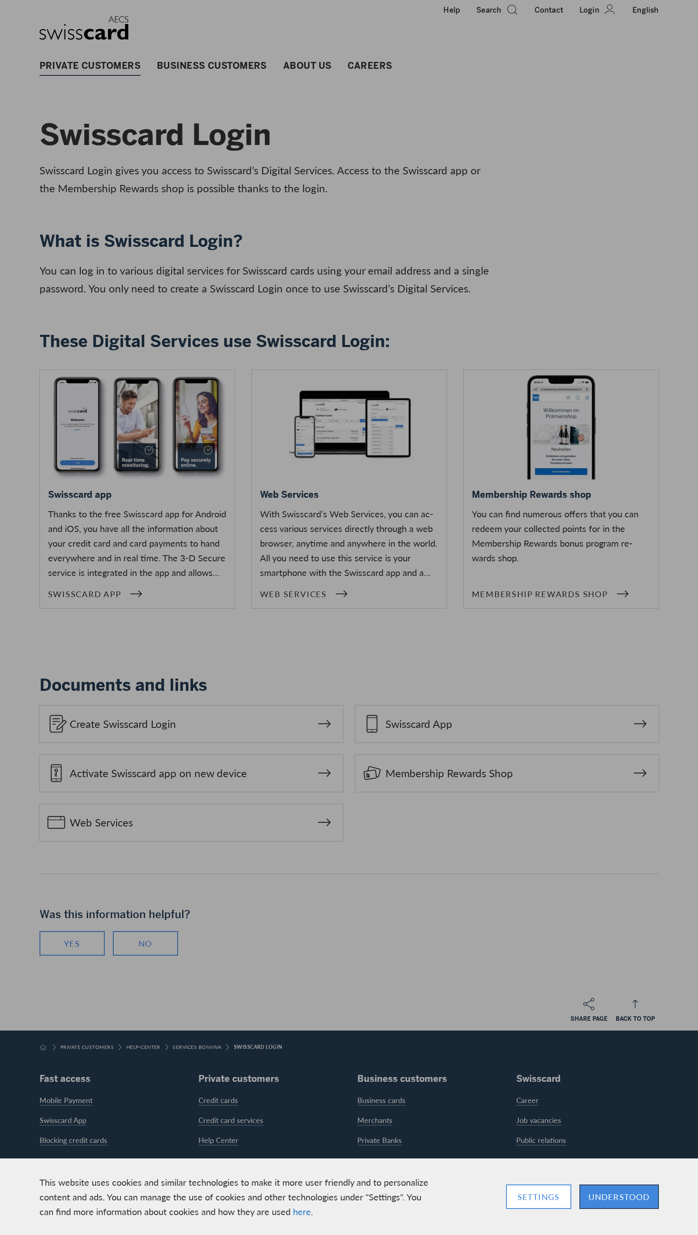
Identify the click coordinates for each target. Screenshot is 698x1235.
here (302, 1211)
